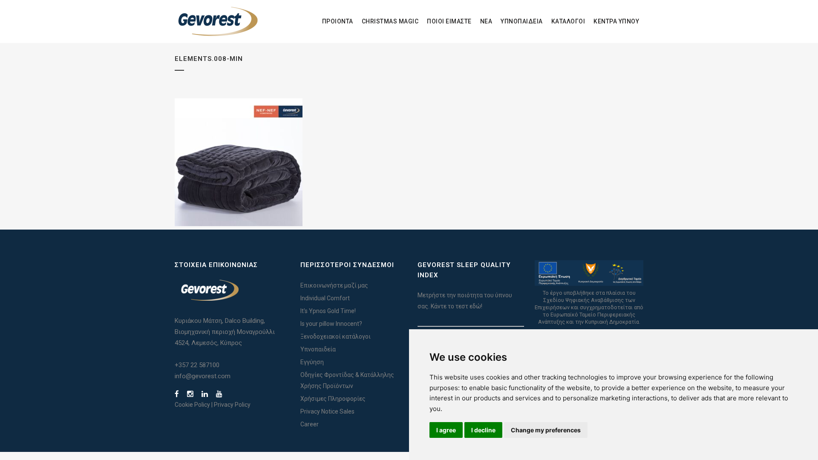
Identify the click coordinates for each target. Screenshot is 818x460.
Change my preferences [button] (546, 430)
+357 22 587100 (197, 365)
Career (309, 424)
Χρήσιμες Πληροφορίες (333, 398)
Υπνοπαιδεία (318, 349)
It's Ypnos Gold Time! (328, 311)
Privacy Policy (232, 404)
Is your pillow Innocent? (331, 323)
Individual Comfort (325, 298)
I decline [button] (483, 430)
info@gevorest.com (202, 376)
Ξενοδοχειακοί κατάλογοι (335, 336)
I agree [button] (446, 430)
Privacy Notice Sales (327, 411)
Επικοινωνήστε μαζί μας (334, 285)
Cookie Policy (192, 404)
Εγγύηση (312, 362)
